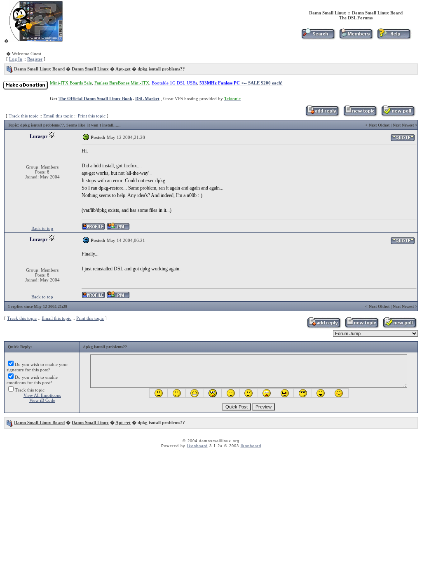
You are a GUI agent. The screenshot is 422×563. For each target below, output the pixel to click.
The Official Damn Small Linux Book (95, 98)
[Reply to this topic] (322, 115)
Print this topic (92, 115)
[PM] (118, 228)
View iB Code (42, 400)
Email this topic (58, 115)
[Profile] (93, 228)
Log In (15, 58)
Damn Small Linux (327, 12)
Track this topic (23, 115)
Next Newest (403, 125)
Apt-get (123, 68)
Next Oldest (379, 125)
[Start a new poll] (398, 115)
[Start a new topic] (360, 115)
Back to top (42, 228)
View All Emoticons (42, 395)
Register (34, 58)
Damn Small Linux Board (377, 12)
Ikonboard (197, 446)
